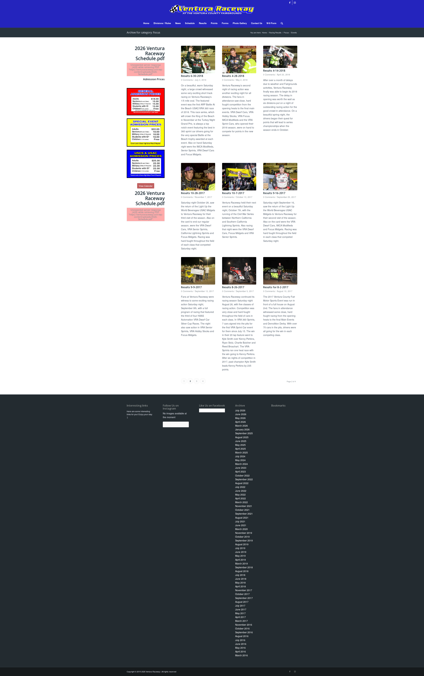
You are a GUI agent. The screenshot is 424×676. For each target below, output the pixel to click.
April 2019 (240, 559)
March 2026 (241, 425)
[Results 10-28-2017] (198, 176)
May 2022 (240, 494)
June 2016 (240, 644)
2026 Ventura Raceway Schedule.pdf (150, 53)
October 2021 (242, 509)
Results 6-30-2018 (192, 76)
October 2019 (242, 536)
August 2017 (241, 601)
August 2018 (241, 571)
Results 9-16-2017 (274, 193)
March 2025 (241, 452)
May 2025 (240, 444)
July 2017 (240, 605)
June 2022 (240, 490)
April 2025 (240, 448)
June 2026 (240, 414)
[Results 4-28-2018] (239, 59)
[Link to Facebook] (289, 2)
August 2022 (241, 483)
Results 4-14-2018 (274, 70)
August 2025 (241, 437)
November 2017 (243, 590)
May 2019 (240, 555)
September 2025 (244, 433)
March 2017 (241, 620)
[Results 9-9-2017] (198, 271)
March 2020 (241, 529)
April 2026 (240, 421)
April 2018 (240, 586)
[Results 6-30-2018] (198, 59)
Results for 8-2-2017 (275, 287)
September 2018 (244, 567)
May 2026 (240, 418)
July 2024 (240, 456)
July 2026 (240, 410)
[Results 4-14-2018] (280, 57)
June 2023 (240, 467)
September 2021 (244, 513)
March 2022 (241, 502)
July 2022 (240, 487)
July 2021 (240, 521)
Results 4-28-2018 (233, 76)
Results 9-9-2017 (191, 287)
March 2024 (241, 464)
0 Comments (187, 79)
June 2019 (240, 552)
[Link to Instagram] (294, 2)
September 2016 (244, 632)
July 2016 (240, 640)
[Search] (281, 23)
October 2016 (242, 628)
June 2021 (240, 525)
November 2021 (243, 506)
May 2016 (240, 647)
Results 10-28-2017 (193, 193)
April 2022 (240, 498)
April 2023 (240, 471)
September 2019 (244, 540)
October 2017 (242, 594)
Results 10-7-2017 (233, 193)
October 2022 (242, 475)
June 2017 (240, 609)
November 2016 (243, 624)
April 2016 (240, 651)
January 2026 (242, 429)
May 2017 (240, 613)
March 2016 (241, 655)
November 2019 (243, 532)
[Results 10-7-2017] (239, 176)
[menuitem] (146, 23)
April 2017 (240, 617)
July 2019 (240, 548)
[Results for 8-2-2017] (280, 271)
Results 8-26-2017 (233, 287)
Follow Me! (176, 424)
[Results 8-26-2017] (239, 271)
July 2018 (240, 575)
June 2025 (240, 441)
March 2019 (241, 563)
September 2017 (244, 598)
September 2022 (244, 479)
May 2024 (240, 460)
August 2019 (241, 544)
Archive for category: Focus (143, 32)
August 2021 (241, 517)
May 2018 (240, 582)
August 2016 (241, 636)
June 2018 (240, 578)
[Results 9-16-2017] (280, 176)
